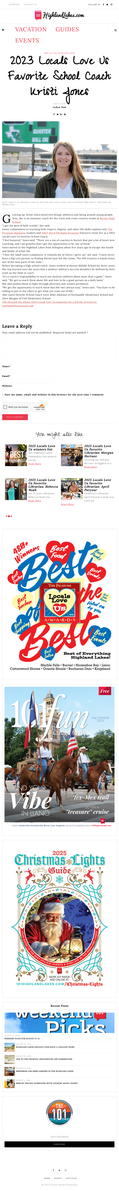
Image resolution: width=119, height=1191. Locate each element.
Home (47, 1178)
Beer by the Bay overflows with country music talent (47, 1083)
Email (6, 376)
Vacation (31, 29)
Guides (67, 29)
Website (7, 385)
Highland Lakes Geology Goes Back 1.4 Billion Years (45, 1047)
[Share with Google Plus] (61, 114)
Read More (34, 463)
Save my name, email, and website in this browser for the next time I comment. (54, 394)
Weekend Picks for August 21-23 (22, 1038)
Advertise (14, 4)
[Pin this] (65, 114)
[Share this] (54, 114)
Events (27, 40)
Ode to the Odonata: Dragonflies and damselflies (44, 1059)
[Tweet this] (57, 114)
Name (6, 366)
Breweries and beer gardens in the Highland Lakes (44, 1071)
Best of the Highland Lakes (59, 53)
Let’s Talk (71, 1178)
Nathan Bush (59, 108)
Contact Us (30, 4)
